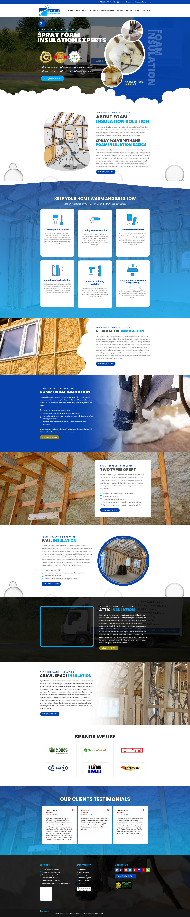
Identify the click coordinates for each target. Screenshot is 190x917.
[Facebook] (117, 870)
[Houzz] (148, 870)
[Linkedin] (130, 870)
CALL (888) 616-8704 (52, 78)
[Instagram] (121, 870)
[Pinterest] (135, 870)
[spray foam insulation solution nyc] (50, 10)
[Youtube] (126, 870)
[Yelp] (143, 870)
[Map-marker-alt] (139, 870)
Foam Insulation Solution (73, 913)
